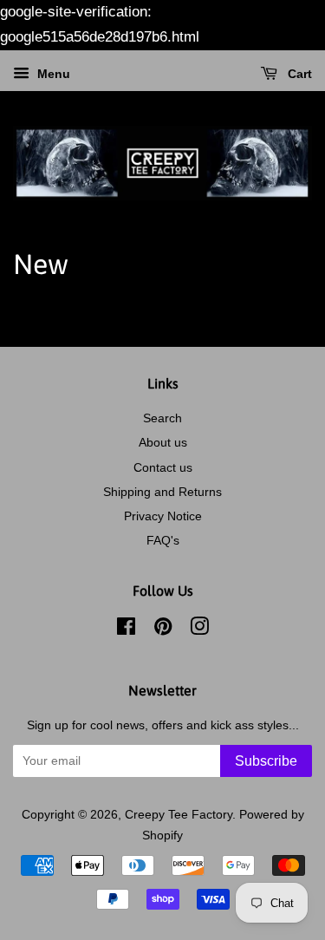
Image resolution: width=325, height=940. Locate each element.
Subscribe (266, 761)
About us (163, 442)
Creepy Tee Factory (178, 814)
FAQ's (162, 540)
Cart (298, 74)
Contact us (162, 467)
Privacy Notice (163, 516)
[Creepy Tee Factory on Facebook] (126, 629)
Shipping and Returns (162, 492)
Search (162, 418)
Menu (52, 74)
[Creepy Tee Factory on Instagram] (199, 629)
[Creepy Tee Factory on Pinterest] (162, 629)
